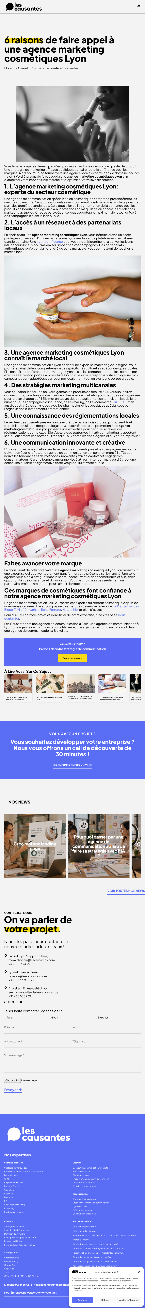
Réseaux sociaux (80, 1194)
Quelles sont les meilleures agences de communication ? (99, 1248)
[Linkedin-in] (5, 1002)
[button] (139, 1271)
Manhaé (34, 609)
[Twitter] (13, 1002)
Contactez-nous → (72, 658)
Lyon (55, 1017)
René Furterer (51, 609)
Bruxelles (103, 1017)
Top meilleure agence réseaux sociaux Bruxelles (95, 1261)
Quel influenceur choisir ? (84, 1226)
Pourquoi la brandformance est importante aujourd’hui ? (98, 1252)
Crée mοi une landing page (85, 1231)
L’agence (10, 1284)
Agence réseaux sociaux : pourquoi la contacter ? (95, 1265)
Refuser (105, 1300)
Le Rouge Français (126, 606)
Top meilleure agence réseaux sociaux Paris (93, 1257)
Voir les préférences (129, 1300)
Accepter (82, 1300)
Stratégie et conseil (13, 1162)
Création (77, 1162)
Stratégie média (12, 1252)
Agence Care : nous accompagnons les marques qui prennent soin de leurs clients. (66, 1284)
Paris (9, 1017)
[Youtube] (21, 1002)
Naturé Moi (70, 609)
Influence (8, 1221)
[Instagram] (9, 1002)
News (26, 1292)
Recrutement (38, 1292)
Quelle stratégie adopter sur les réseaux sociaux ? (95, 1244)
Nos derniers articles (82, 1221)
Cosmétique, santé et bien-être (54, 68)
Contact (51, 1292)
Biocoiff (10, 609)
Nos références (13, 1292)
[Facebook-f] (17, 1002)
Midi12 (21, 609)
